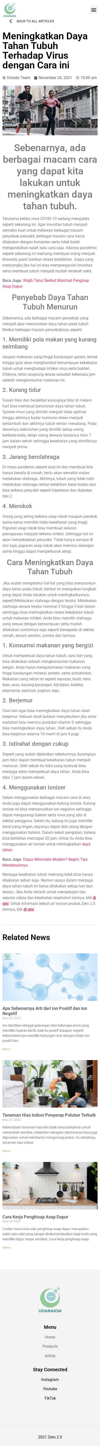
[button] (94, 10)
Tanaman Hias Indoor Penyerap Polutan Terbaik (49, 1115)
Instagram (50, 1379)
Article (50, 1356)
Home (50, 1337)
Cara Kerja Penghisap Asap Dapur (35, 1216)
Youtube (50, 1389)
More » (6, 1049)
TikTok (50, 1398)
